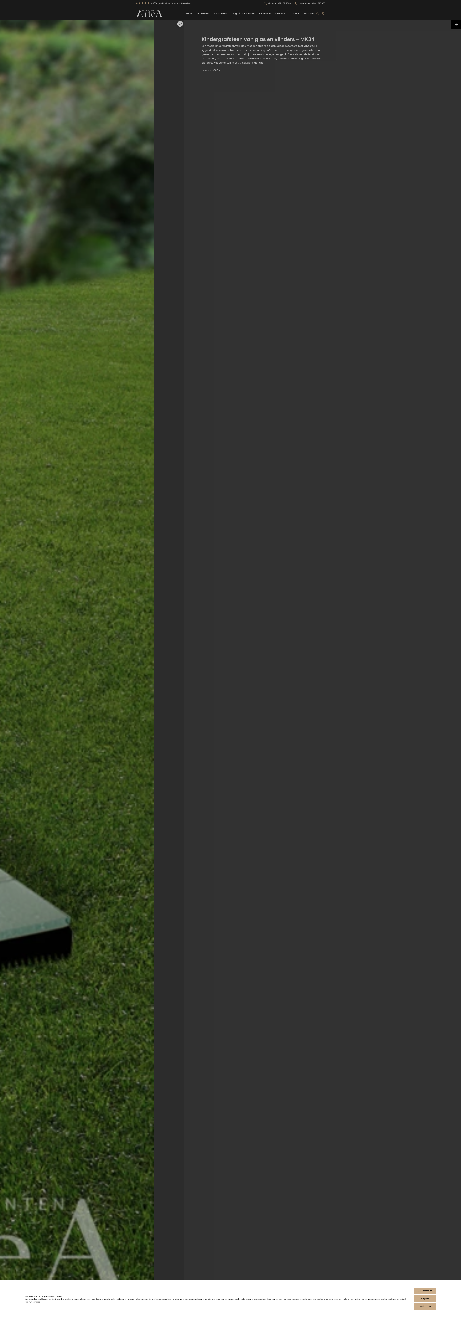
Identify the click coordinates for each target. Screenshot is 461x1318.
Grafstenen (203, 13)
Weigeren (425, 1298)
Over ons (280, 13)
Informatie (265, 13)
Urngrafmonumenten (243, 13)
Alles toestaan (425, 1291)
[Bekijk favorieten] (323, 13)
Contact (294, 13)
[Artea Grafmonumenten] (149, 13)
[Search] (317, 13)
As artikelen (220, 13)
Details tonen (425, 1306)
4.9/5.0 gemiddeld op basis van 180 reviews (171, 3)
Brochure (309, 13)
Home (189, 13)
